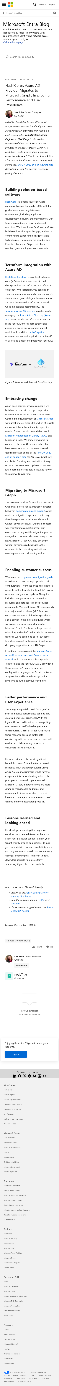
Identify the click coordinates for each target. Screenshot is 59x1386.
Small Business (9, 1267)
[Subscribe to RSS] (39, 1075)
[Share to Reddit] (29, 1075)
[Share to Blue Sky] (34, 1075)
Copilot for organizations (13, 1104)
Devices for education (12, 1190)
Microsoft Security (10, 1238)
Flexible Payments (10, 1172)
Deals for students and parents (15, 1215)
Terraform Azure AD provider (20, 310)
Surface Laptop (9, 1094)
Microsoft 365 (9, 1248)
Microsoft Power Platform (13, 1253)
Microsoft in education (12, 1186)
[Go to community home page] (10, 4)
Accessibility (8, 1358)
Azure (6, 1281)
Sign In (52, 4)
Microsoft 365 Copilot (12, 1263)
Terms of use (8, 1378)
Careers (6, 1329)
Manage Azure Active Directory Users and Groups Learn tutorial (28, 655)
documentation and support (30, 510)
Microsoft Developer (11, 1286)
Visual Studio (8, 1315)
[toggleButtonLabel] (54, 13)
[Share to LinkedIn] (14, 1075)
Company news (9, 1339)
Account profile (9, 1138)
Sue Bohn (19, 112)
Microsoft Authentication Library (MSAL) (26, 435)
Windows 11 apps (10, 1124)
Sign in (16, 1054)
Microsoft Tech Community (13, 1301)
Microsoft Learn (9, 1291)
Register (42, 4)
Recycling (45, 1378)
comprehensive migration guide (36, 577)
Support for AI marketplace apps (15, 1296)
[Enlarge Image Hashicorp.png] (29, 364)
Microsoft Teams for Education (15, 1195)
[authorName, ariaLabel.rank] (9, 114)
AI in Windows (9, 1114)
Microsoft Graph (45, 418)
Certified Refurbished (11, 1162)
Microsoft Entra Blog (13, 13)
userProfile (21, 965)
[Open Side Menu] (4, 4)
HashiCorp (10, 201)
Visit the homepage (13, 42)
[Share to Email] (44, 1075)
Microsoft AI (8, 1233)
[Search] (34, 4)
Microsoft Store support (12, 1147)
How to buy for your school (13, 1205)
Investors (7, 1349)
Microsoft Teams (10, 1258)
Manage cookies (45, 1375)
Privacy (32, 1375)
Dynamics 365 (9, 1243)
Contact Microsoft (19, 1375)
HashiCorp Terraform (16, 276)
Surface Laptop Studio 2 (12, 1099)
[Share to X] (24, 1075)
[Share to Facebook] (19, 1075)
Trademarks (20, 1378)
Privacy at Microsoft (11, 1344)
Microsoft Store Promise (12, 1167)
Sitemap (7, 1375)
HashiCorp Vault (36, 332)
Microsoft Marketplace (12, 1306)
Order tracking (9, 1157)
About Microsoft (9, 1334)
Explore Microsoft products (13, 1119)
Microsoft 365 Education (12, 1200)
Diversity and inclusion (12, 1354)
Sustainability (9, 1363)
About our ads (9, 1381)
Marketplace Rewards (12, 1311)
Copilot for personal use (12, 1109)
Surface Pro (8, 1090)
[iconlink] (9, 976)
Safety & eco (33, 1378)
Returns (6, 1152)
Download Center (10, 1142)
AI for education (9, 1219)
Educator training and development (16, 1210)
